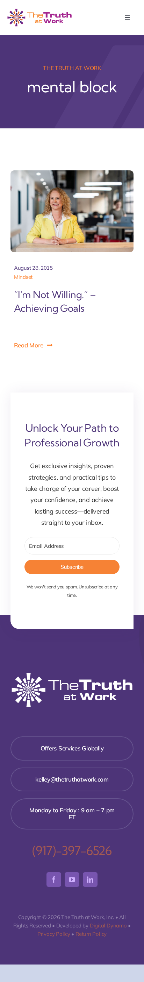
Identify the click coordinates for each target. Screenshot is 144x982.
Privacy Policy (53, 934)
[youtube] (72, 879)
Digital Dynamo (108, 925)
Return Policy (91, 934)
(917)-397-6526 (71, 850)
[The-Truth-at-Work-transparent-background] (39, 11)
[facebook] (53, 879)
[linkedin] (90, 879)
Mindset (23, 277)
